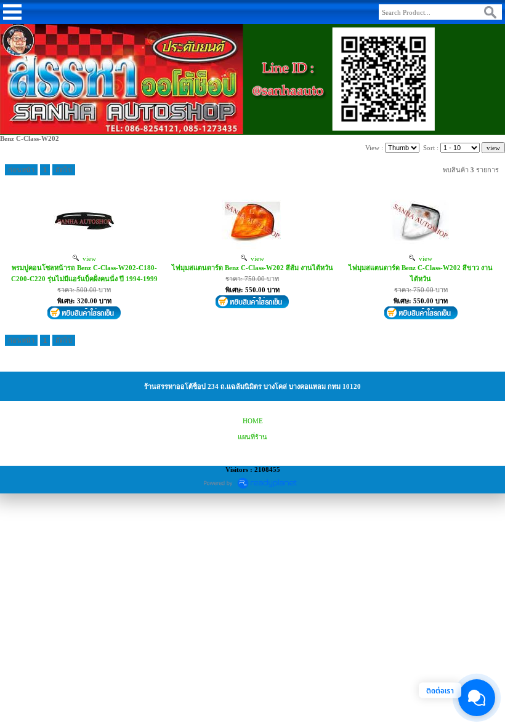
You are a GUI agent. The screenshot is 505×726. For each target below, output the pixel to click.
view (87, 258)
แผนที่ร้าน (252, 437)
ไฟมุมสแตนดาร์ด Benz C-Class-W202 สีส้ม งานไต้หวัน (252, 267)
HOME (253, 421)
